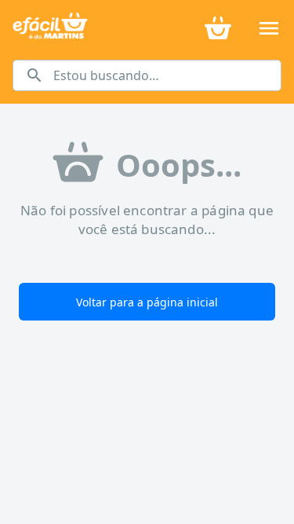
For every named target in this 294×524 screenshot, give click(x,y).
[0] (218, 26)
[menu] (268, 28)
